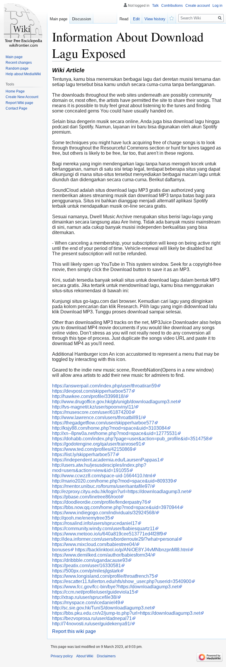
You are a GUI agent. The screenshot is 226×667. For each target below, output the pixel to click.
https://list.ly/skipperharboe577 (83, 454)
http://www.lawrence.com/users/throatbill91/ (97, 417)
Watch (172, 17)
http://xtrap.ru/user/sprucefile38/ (84, 597)
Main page (58, 19)
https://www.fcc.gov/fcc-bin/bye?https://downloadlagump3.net (115, 586)
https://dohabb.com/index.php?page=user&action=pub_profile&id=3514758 (130, 438)
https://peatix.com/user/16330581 (86, 565)
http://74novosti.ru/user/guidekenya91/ (91, 623)
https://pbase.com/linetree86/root (86, 496)
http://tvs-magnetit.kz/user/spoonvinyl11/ (93, 406)
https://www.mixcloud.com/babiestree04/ (94, 544)
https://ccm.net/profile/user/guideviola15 (93, 591)
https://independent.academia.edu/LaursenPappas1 (106, 459)
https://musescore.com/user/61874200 (91, 412)
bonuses (61, 549)
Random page (17, 68)
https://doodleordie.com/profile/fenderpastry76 (99, 502)
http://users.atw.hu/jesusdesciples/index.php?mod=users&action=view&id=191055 (99, 468)
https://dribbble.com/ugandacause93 (90, 560)
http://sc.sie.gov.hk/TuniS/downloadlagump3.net (101, 607)
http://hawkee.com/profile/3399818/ (88, 396)
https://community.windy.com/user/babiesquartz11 (103, 528)
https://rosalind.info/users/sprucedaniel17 (94, 523)
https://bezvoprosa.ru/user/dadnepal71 (92, 618)
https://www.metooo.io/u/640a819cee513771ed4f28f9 (107, 533)
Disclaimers (106, 656)
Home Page (15, 91)
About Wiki (84, 656)
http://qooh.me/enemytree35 (81, 517)
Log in (217, 6)
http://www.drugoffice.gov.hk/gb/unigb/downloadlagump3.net (114, 401)
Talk (155, 6)
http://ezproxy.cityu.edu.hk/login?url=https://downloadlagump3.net (120, 491)
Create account (197, 6)
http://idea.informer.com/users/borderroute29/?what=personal (115, 539)
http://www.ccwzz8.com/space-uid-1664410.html (102, 475)
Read (123, 19)
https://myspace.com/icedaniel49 (86, 602)
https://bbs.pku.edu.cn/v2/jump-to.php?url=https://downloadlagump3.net (126, 613)
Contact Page (16, 108)
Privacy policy (62, 656)
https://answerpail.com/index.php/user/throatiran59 (104, 385)
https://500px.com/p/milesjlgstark (86, 570)
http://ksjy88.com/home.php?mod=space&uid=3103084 (109, 428)
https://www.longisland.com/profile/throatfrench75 (103, 576)
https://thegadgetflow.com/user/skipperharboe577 (103, 422)
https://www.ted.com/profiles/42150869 (92, 449)
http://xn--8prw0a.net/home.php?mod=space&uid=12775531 (114, 433)
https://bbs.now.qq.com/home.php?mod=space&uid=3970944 (116, 507)
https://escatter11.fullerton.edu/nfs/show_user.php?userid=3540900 (121, 581)
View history (154, 19)
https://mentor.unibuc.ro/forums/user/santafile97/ (101, 486)
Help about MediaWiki (23, 74)
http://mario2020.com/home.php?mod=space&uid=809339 (112, 480)
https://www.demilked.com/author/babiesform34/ (102, 554)
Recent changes (19, 63)
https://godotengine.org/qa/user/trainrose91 (96, 443)
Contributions (172, 6)
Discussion (81, 19)
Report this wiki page (74, 631)
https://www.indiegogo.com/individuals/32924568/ (103, 512)
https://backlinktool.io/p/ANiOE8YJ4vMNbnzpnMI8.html (132, 549)
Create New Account (22, 97)
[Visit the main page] (23, 23)
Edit (136, 19)
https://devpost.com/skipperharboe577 (91, 391)
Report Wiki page (19, 103)
